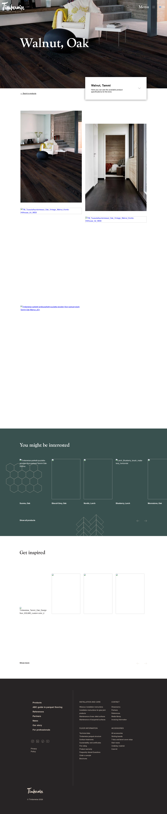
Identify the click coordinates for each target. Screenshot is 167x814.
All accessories (117, 733)
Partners (37, 716)
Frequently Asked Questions (89, 752)
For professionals (41, 729)
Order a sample (85, 755)
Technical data (84, 733)
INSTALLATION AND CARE (90, 702)
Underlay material (118, 746)
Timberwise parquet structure (90, 736)
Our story (37, 725)
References (38, 711)
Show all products (27, 520)
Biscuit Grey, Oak (59, 503)
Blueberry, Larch (123, 503)
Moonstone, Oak (155, 503)
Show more (24, 663)
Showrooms (115, 707)
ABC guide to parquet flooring (47, 707)
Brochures (83, 758)
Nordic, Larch (89, 503)
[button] (138, 521)
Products (37, 702)
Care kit (114, 749)
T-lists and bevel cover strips (122, 739)
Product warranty (85, 749)
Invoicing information (119, 719)
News (35, 720)
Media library (116, 716)
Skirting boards (117, 736)
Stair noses (115, 742)
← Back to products (28, 93)
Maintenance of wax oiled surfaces (92, 716)
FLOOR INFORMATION (88, 728)
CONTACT (115, 702)
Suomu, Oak (25, 503)
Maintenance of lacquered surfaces (92, 719)
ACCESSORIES (117, 728)
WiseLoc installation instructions (91, 707)
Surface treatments (86, 739)
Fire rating (83, 746)
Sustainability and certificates (90, 742)
